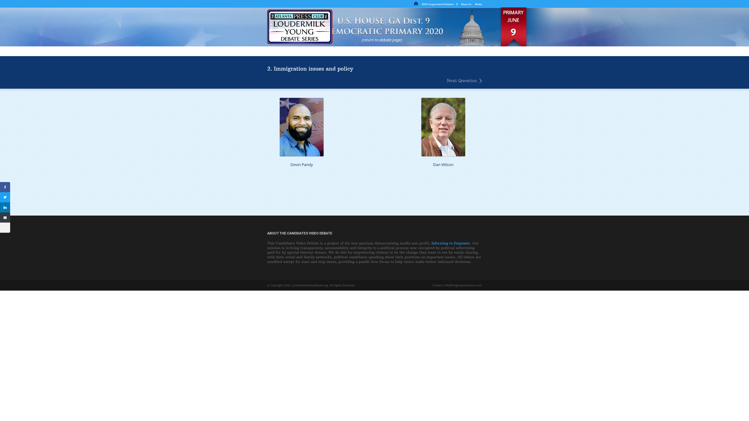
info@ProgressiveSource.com (463, 285)
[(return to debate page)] (354, 24)
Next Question (462, 80)
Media (478, 4)
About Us (466, 4)
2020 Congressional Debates (438, 4)
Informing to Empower (450, 243)
